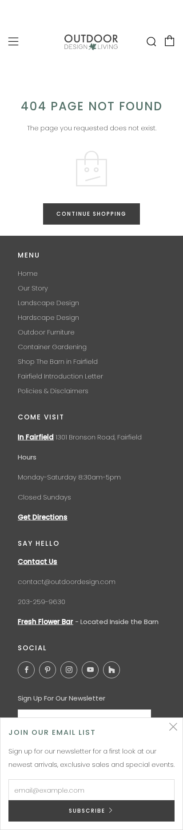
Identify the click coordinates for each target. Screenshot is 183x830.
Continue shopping (91, 214)
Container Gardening (52, 346)
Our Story (33, 288)
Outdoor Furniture (46, 332)
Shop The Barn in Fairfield (58, 361)
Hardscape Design (48, 317)
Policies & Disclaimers (53, 390)
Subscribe (87, 810)
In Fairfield (36, 437)
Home (28, 273)
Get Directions (43, 517)
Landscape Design (48, 302)
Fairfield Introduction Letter (60, 376)
